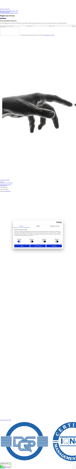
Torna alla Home (3, 18)
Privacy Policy (2, 468)
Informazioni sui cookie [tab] (54, 226)
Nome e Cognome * (3, 26)
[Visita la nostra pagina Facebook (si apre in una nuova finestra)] (38, 267)
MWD (7, 191)
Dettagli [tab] (38, 226)
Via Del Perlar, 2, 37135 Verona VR (6, 182)
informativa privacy (48, 35)
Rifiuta (22, 245)
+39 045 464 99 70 (3, 185)
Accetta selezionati (38, 245)
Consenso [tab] (21, 226)
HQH (9, 191)
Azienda (28, 26)
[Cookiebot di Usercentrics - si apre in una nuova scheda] (57, 222)
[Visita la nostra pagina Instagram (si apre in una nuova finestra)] (38, 343)
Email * (50, 26)
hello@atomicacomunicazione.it (5, 184)
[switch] (31, 241)
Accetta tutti (54, 245)
